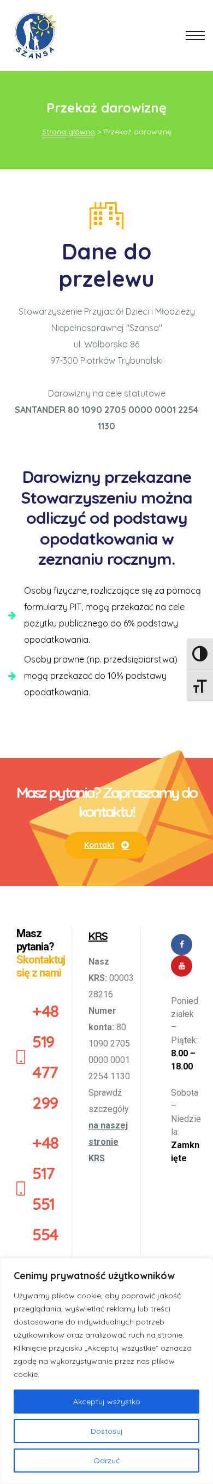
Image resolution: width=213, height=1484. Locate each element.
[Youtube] (181, 966)
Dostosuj (107, 1431)
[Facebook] (181, 944)
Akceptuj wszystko (106, 1401)
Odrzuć (106, 1460)
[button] (106, 845)
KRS (98, 936)
